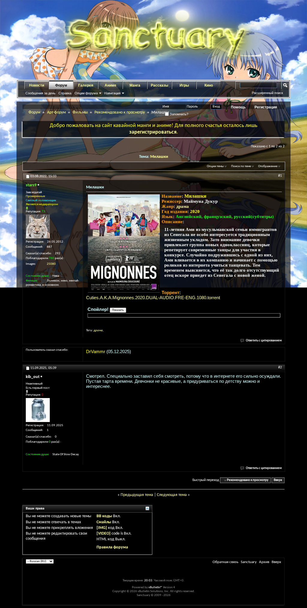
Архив (264, 562)
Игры (184, 85)
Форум (61, 85)
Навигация (112, 93)
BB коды (104, 516)
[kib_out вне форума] (38, 410)
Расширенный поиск (267, 93)
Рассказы (159, 85)
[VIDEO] (104, 533)
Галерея (85, 85)
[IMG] (102, 528)
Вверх (278, 480)
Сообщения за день (40, 93)
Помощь (238, 107)
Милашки (159, 157)
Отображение (267, 166)
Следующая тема (172, 495)
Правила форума (112, 547)
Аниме (110, 85)
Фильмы (80, 112)
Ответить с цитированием (264, 340)
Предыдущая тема (137, 495)
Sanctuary (249, 562)
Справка (64, 93)
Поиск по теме (241, 166)
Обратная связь (225, 562)
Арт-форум (56, 112)
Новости (36, 85)
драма (182, 206)
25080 (51, 264)
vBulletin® (155, 587)
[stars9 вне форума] (38, 226)
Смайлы (104, 522)
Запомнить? (178, 114)
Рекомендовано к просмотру (119, 112)
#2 (280, 367)
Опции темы (215, 166)
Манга (135, 85)
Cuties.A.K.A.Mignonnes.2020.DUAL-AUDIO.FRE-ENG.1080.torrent (153, 297)
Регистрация (266, 107)
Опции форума (86, 93)
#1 (280, 176)
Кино (208, 85)
